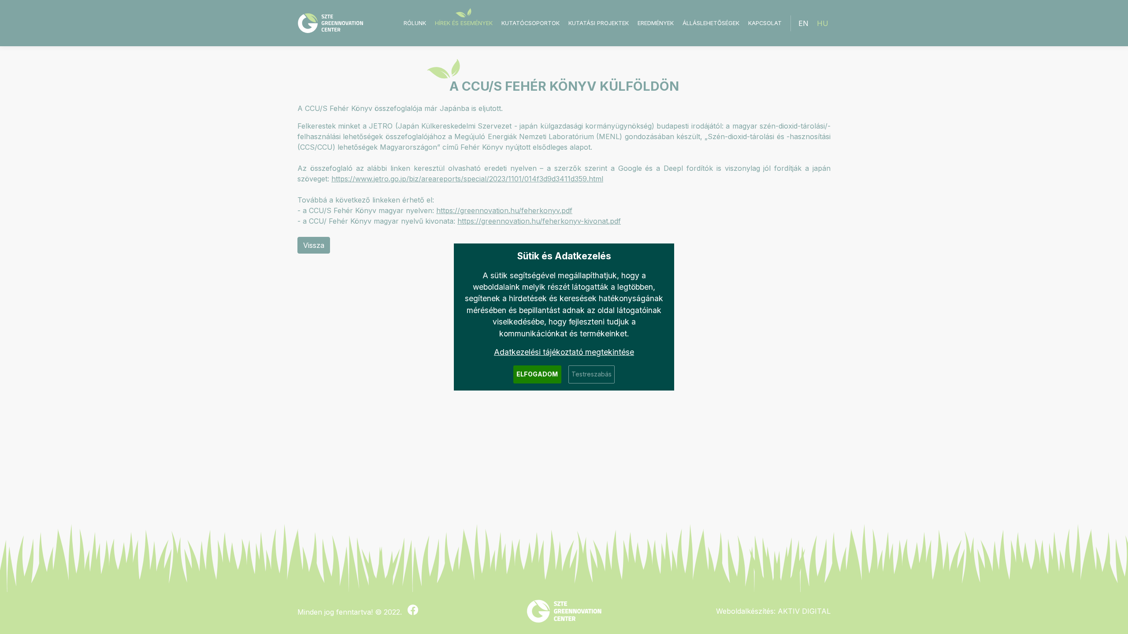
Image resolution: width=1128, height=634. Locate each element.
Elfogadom (537, 374)
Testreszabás (591, 374)
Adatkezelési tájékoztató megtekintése (564, 352)
